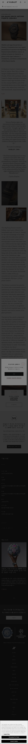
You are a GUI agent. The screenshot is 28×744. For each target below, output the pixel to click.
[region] (14, 732)
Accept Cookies (14, 741)
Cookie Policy (7, 734)
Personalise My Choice (14, 737)
